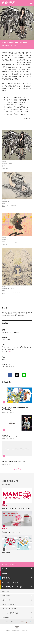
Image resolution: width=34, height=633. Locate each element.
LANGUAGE (6, 617)
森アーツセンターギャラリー (11, 582)
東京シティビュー (7, 578)
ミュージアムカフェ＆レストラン (12, 587)
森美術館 (4, 573)
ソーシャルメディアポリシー (11, 613)
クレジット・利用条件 (9, 604)
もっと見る (17, 469)
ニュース (4, 569)
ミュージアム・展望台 (8, 621)
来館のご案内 (6, 591)
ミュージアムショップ (9, 564)
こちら (11, 352)
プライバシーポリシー (9, 608)
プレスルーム (6, 600)
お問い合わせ (6, 595)
